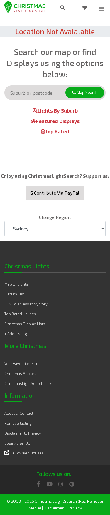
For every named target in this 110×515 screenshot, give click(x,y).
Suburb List (14, 294)
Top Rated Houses (20, 314)
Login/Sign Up (17, 443)
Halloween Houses (27, 453)
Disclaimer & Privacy (22, 433)
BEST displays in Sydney (26, 304)
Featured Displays (58, 121)
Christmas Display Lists (24, 324)
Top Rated (57, 131)
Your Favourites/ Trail (23, 363)
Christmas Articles (20, 373)
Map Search (86, 92)
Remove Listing (18, 423)
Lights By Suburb (58, 110)
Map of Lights (16, 284)
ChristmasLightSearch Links (28, 383)
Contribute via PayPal (56, 193)
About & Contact (18, 413)
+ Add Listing (15, 333)
